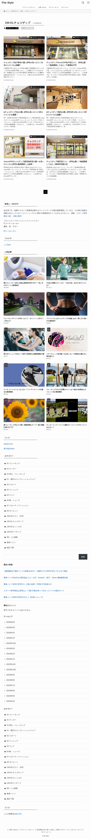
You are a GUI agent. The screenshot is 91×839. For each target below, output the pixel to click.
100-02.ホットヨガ (14, 527)
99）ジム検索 (12, 537)
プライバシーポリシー (27, 830)
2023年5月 (10, 696)
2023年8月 (10, 680)
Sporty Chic (8, 444)
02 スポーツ (11, 484)
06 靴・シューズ (13, 500)
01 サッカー (11, 469)
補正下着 (10, 548)
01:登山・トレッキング (16, 474)
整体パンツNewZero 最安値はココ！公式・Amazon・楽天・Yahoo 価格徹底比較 (36, 578)
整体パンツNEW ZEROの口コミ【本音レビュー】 (24, 597)
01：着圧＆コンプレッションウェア (21, 479)
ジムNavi (7, 245)
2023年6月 (10, 691)
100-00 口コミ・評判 (12, 28)
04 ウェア (11, 495)
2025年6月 (10, 622)
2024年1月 (10, 659)
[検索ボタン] (83, 2)
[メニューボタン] (88, 2)
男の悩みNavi (9, 449)
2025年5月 (10, 627)
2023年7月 (10, 685)
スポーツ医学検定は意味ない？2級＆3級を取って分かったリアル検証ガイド (34, 591)
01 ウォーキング (13, 463)
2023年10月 (11, 670)
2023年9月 (10, 675)
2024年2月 (10, 654)
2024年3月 (10, 648)
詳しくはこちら (10, 231)
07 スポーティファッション (18, 505)
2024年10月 (11, 643)
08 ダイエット (12, 511)
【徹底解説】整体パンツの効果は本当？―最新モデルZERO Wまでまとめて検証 (36, 571)
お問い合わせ (13, 830)
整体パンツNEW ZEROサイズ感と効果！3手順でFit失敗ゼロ (28, 584)
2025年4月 (10, 633)
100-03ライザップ (14, 532)
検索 (83, 557)
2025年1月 (10, 638)
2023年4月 (10, 701)
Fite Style (8, 2)
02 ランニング (12, 490)
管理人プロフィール (62, 830)
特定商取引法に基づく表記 (45, 830)
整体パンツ (11, 542)
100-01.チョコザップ (15, 521)
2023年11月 (11, 664)
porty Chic (18, 814)
